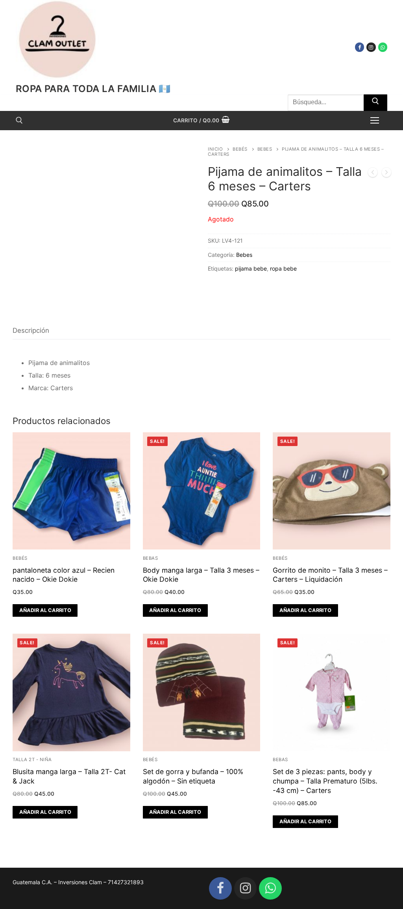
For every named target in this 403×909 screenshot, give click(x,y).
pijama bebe (251, 268)
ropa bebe (283, 268)
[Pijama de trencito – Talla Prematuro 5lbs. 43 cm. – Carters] (386, 174)
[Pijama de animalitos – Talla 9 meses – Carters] (372, 174)
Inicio (215, 149)
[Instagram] (370, 47)
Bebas (150, 558)
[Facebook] (359, 47)
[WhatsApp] (382, 47)
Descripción (31, 330)
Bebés (240, 149)
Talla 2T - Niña (32, 759)
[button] (45, 610)
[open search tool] (19, 120)
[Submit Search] (375, 102)
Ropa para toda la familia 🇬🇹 (93, 88)
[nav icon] (374, 120)
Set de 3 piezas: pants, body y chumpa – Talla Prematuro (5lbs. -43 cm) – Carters (325, 781)
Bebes (264, 149)
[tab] (31, 330)
